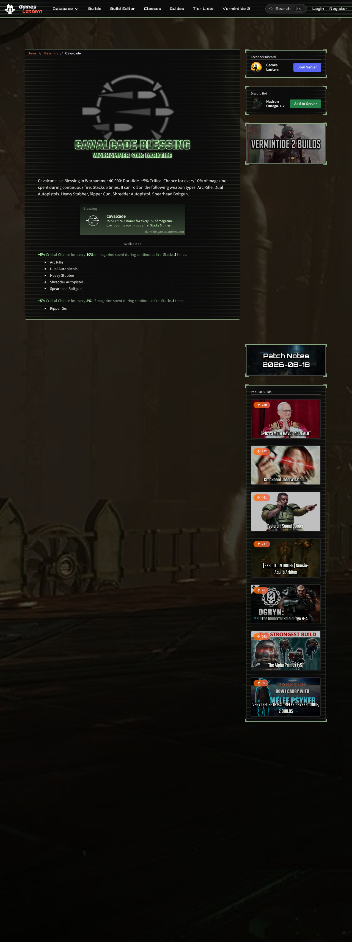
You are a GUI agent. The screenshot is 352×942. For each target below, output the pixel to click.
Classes (152, 8)
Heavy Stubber (62, 275)
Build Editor (122, 8)
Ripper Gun (59, 308)
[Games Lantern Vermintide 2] (286, 144)
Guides (177, 8)
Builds (94, 8)
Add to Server (305, 104)
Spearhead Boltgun (66, 289)
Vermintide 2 (236, 8)
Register (338, 9)
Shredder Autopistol (66, 282)
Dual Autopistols (64, 269)
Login (318, 9)
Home (32, 53)
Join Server (307, 67)
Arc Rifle (56, 262)
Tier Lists (203, 8)
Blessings (51, 53)
